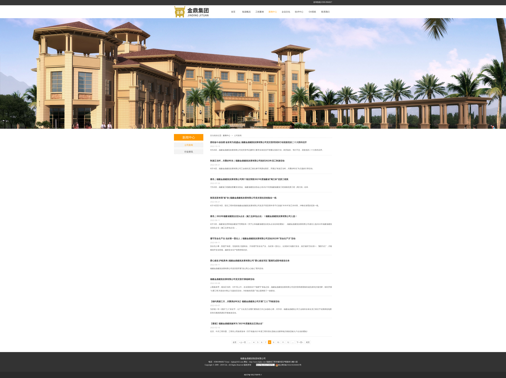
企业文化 (286, 11)
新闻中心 (273, 11)
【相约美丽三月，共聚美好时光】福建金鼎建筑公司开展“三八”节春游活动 (244, 301)
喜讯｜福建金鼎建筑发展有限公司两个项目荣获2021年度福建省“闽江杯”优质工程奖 (249, 179)
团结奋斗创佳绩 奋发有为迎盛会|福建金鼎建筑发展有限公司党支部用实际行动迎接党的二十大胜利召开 (258, 142)
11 (283, 342)
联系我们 (325, 11)
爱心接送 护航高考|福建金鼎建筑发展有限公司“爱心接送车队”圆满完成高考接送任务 (250, 260)
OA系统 (312, 11)
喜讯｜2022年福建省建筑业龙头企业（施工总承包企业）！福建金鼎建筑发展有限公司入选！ (253, 216)
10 (278, 342)
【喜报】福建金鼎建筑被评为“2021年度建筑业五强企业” (236, 323)
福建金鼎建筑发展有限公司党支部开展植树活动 (232, 279)
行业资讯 (188, 151)
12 (288, 342)
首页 (233, 11)
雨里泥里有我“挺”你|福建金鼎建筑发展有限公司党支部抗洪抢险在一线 (243, 197)
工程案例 (259, 11)
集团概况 (246, 11)
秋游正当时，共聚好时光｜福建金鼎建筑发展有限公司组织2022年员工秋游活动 (247, 160)
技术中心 (299, 11)
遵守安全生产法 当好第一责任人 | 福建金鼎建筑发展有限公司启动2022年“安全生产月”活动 (252, 238)
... (249, 342)
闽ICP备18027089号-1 (253, 375)
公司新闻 (188, 145)
